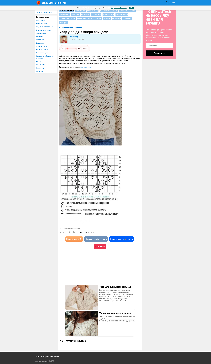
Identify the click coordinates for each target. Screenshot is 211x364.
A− (63, 49)
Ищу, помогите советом (45, 27)
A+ (79, 49)
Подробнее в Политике (119, 8)
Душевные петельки (43, 30)
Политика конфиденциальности (47, 357)
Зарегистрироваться (44, 12)
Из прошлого (40, 43)
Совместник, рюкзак (43, 53)
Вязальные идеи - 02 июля (70, 27)
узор (61, 228)
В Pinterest (100, 246)
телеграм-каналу (86, 67)
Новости (39, 61)
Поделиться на (121, 239)
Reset (85, 49)
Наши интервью (42, 49)
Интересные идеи (43, 17)
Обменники (40, 68)
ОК (131, 8)
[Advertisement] (79, 270)
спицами (76, 228)
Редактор (74, 37)
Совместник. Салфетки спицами (44, 57)
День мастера (41, 46)
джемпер (68, 228)
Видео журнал (41, 23)
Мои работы (40, 20)
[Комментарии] (68, 232)
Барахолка (40, 40)
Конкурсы (39, 71)
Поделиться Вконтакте (96, 239)
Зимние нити (41, 33)
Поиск (172, 3)
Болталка (39, 36)
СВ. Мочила (40, 65)
